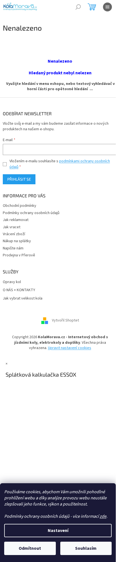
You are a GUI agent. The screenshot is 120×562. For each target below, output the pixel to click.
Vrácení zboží (14, 234)
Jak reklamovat (15, 220)
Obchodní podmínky (19, 205)
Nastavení (58, 530)
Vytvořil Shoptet (65, 320)
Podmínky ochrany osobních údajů (31, 213)
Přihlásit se (19, 179)
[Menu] (107, 7)
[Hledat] (78, 7)
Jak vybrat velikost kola (22, 298)
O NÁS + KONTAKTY (19, 290)
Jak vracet (11, 227)
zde (103, 516)
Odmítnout (30, 548)
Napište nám (13, 248)
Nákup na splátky (17, 241)
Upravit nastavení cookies (69, 348)
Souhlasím (86, 548)
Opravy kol (12, 282)
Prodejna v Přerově (19, 255)
